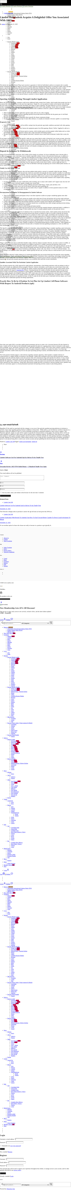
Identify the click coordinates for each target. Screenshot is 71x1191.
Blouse (9, 805)
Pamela (13, 808)
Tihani (13, 673)
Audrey (9, 22)
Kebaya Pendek (11, 759)
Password (3, 1142)
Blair (12, 705)
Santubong (15, 658)
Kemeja (9, 860)
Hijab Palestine (11, 863)
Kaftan (9, 797)
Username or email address (7, 1139)
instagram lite (20, 270)
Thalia (12, 670)
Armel (12, 769)
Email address (4, 1162)
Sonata (13, 678)
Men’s (5, 859)
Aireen (13, 682)
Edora (12, 700)
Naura (12, 839)
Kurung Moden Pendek (13, 687)
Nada (12, 679)
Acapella (13, 718)
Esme (8, 654)
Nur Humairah (15, 791)
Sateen (13, 811)
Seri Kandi (15, 690)
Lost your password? (15, 1146)
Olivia (12, 729)
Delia (12, 681)
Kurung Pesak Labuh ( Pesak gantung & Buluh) (19, 723)
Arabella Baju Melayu (17, 227)
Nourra (13, 778)
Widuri (13, 667)
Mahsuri (11, 636)
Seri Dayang (16, 781)
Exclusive (6, 561)
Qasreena (13, 820)
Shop (5, 866)
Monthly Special (9, 865)
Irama (12, 675)
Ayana (12, 838)
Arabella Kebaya (15, 137)
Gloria (12, 823)
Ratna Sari (14, 732)
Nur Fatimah (14, 793)
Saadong (14, 660)
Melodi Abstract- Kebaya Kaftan (19, 148)
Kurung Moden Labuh (13, 657)
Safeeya (13, 777)
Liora (12, 83)
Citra (12, 669)
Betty (8, 639)
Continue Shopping (5, 599)
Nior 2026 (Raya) (9, 633)
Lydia (12, 152)
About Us (6, 538)
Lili (13, 130)
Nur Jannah (14, 790)
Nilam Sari (15, 688)
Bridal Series (7, 848)
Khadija (13, 180)
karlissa (13, 685)
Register (10, 1152)
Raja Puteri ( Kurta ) (16, 844)
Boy (8, 841)
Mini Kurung (10, 101)
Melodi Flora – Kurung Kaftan (19, 691)
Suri (8, 242)
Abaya (9, 775)
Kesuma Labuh (11, 854)
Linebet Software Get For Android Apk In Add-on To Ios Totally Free (20, 505)
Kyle (12, 803)
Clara (8, 649)
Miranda (9, 642)
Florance (9, 648)
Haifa (14, 760)
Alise (12, 756)
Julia (12, 715)
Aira (8, 652)
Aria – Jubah (14, 170)
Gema (12, 676)
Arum (12, 112)
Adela (12, 694)
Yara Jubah (14, 787)
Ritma (12, 693)
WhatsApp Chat (11, 1189)
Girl (8, 210)
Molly (9, 643)
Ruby (8, 645)
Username (3, 1159)
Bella (12, 703)
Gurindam (13, 724)
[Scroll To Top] (1, 603)
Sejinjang (15, 741)
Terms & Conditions (9, 552)
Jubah (8, 780)
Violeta (16, 815)
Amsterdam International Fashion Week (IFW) (19, 13)
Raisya (14, 748)
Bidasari (9, 850)
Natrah (13, 121)
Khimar (9, 772)
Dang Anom (14, 730)
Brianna (13, 697)
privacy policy (17, 1170)
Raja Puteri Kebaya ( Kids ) (18, 832)
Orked (14, 762)
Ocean (16, 814)
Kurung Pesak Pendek (13, 735)
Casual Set (10, 800)
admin (3, 24)
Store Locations (8, 541)
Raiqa (14, 747)
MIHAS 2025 (11, 632)
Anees (12, 757)
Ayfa (12, 802)
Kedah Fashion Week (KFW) (15, 15)
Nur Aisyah (14, 794)
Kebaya (6, 563)
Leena (12, 720)
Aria (12, 191)
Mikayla (13, 788)
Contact (6, 539)
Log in (2, 1149)
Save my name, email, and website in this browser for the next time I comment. (23, 492)
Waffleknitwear (15, 812)
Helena (13, 702)
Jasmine (13, 733)
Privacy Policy (7, 550)
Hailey (9, 25)
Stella (12, 706)
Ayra (12, 95)
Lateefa (13, 194)
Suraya (14, 750)
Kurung (6, 40)
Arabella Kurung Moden (17, 696)
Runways (8, 12)
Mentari (13, 664)
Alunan (13, 110)
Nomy (12, 818)
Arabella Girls (14, 830)
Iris (12, 708)
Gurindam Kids (15, 827)
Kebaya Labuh (11, 124)
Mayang (14, 663)
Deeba (9, 646)
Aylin (12, 817)
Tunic (12, 821)
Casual (5, 558)
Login (11, 1176)
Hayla (12, 714)
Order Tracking (8, 547)
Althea (13, 97)
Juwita (9, 853)
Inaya (12, 774)
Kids (5, 564)
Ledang (14, 661)
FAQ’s (5, 549)
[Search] (51, 622)
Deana (12, 754)
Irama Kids (14, 829)
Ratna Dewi (15, 127)
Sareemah (13, 149)
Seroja (14, 783)
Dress (5, 560)
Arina (12, 784)
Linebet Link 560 (8, 13)
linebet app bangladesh (25, 441)
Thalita (13, 672)
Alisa (12, 709)
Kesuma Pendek (11, 240)
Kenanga (15, 136)
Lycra (5, 35)
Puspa (12, 666)
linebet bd (34, 441)
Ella (12, 721)
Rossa (12, 836)
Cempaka (9, 851)
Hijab (5, 862)
